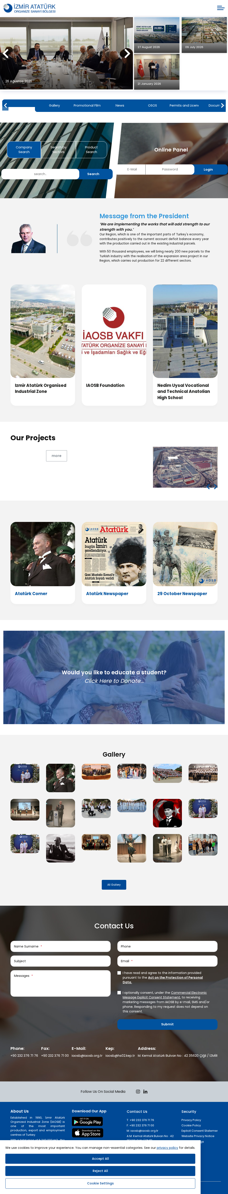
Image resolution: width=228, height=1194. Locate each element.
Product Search (91, 149)
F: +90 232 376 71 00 (140, 1125)
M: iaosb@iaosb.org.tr (142, 1131)
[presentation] (5, 53)
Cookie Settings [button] (100, 1183)
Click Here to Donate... (114, 681)
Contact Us (137, 1111)
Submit (167, 1024)
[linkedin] (145, 1092)
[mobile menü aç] (221, 8)
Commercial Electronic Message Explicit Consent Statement (165, 995)
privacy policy (167, 1148)
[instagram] (138, 1092)
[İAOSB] (29, 8)
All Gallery (114, 885)
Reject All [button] (100, 1171)
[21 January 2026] (156, 67)
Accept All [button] (100, 1158)
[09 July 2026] (204, 30)
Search (93, 174)
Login (208, 169)
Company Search (24, 149)
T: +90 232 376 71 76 (140, 1120)
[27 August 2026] (156, 30)
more (56, 455)
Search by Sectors (59, 149)
